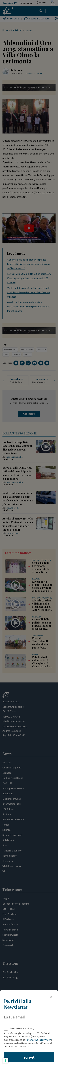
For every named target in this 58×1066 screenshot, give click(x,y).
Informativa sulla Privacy (38, 1040)
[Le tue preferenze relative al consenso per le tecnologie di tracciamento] (5, 1061)
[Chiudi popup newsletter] (51, 997)
